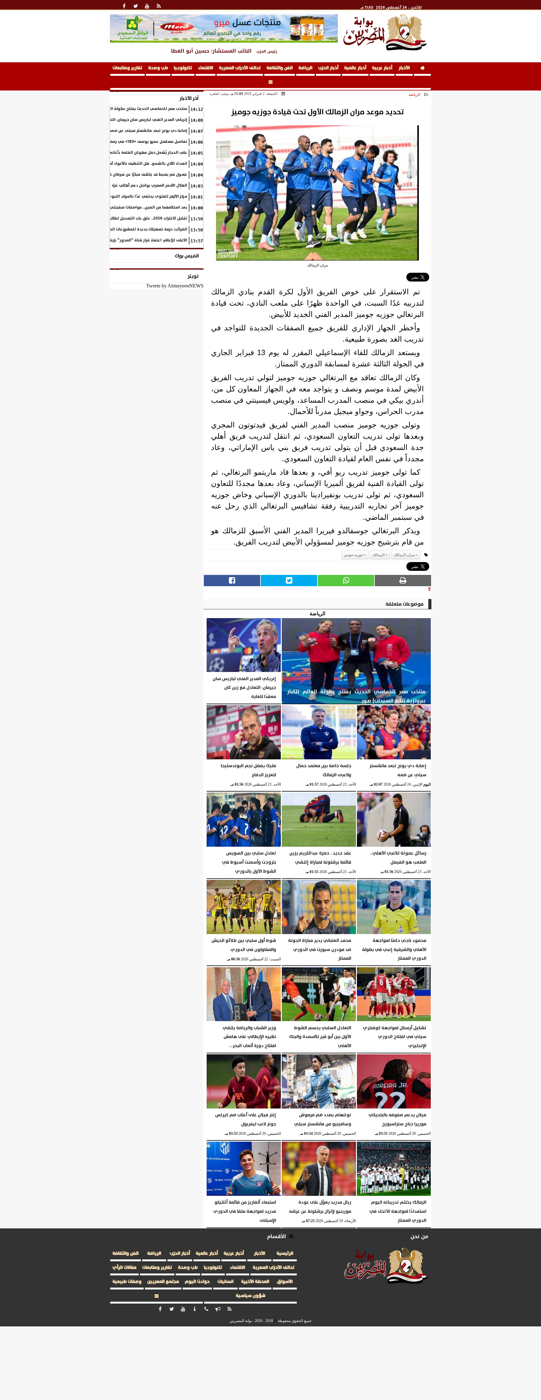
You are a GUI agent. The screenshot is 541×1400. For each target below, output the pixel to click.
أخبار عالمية (355, 68)
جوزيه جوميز (353, 555)
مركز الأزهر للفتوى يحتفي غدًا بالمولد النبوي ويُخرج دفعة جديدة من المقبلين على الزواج (109, 196)
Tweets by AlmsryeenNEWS (175, 285)
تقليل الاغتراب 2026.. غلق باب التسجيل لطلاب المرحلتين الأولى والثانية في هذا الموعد (112, 218)
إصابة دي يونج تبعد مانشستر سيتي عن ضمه (148, 130)
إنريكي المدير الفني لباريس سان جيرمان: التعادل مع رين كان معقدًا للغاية (123, 119)
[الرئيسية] (422, 69)
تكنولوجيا (183, 68)
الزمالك (378, 555)
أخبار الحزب (328, 68)
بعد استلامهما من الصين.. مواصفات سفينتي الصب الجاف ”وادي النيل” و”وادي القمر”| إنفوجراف (102, 207)
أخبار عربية (382, 68)
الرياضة (305, 68)
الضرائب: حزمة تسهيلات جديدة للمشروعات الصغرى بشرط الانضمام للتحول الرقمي (117, 229)
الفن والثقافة (279, 68)
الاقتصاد (205, 68)
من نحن (419, 1236)
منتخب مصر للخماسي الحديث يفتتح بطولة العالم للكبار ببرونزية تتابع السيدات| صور (114, 109)
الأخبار (404, 68)
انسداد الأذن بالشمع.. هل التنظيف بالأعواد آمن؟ (146, 163)
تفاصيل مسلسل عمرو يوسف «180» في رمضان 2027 (141, 141)
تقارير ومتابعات (127, 68)
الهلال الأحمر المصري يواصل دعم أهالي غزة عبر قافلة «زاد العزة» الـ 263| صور (120, 185)
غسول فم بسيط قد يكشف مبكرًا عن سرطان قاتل (145, 174)
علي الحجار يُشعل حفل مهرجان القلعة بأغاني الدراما (141, 152)
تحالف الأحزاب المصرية (240, 68)
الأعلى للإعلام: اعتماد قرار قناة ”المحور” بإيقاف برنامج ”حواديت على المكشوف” (118, 240)
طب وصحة (158, 68)
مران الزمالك (404, 555)
